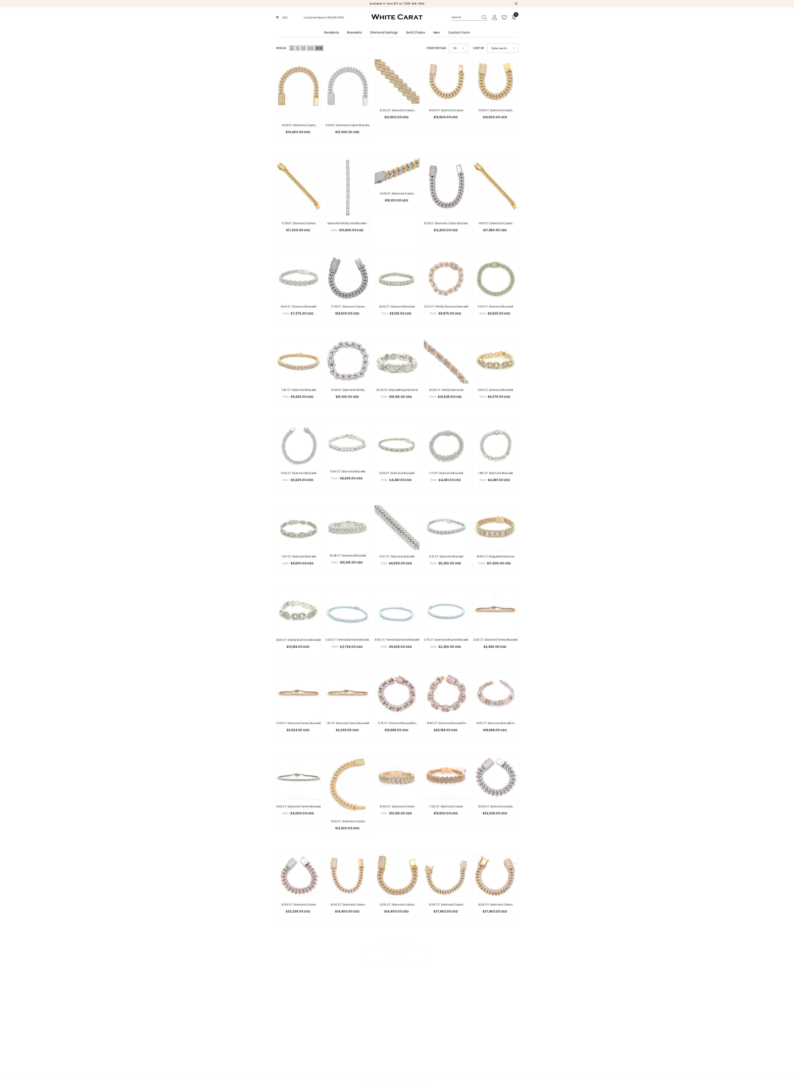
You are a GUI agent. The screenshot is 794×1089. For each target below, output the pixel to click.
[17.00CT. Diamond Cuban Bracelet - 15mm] (298, 187)
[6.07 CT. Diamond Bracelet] (397, 527)
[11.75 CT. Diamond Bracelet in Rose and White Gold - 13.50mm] (397, 694)
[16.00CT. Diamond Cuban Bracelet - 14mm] (495, 81)
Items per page (436, 48)
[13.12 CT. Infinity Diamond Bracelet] (446, 278)
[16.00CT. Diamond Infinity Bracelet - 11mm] (347, 361)
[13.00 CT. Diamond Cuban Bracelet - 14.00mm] (495, 876)
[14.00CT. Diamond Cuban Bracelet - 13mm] (397, 172)
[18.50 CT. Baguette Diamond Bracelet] (495, 527)
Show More (397, 956)
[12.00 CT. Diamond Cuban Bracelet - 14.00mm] (397, 81)
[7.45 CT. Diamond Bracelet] (298, 361)
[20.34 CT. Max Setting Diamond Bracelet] (397, 361)
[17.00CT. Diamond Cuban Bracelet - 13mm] (347, 278)
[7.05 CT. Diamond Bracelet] (298, 527)
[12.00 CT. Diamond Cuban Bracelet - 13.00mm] (397, 876)
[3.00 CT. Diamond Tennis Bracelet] (495, 611)
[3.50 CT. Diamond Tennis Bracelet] (298, 777)
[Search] (469, 17)
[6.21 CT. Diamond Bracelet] (446, 527)
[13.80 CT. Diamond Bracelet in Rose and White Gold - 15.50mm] (446, 694)
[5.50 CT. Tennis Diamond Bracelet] (397, 611)
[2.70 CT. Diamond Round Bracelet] (446, 611)
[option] (397, 3)
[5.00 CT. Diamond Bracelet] (495, 278)
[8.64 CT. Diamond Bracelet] (298, 278)
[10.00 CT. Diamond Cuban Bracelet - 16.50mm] (495, 777)
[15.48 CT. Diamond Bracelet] (347, 527)
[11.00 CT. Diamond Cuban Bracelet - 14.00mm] (347, 785)
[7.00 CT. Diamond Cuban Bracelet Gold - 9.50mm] (446, 777)
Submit (114, 1035)
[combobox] (465, 17)
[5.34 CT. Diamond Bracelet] (347, 443)
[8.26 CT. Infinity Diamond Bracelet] (298, 611)
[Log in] (494, 17)
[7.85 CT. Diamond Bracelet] (495, 444)
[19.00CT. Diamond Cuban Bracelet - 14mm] (495, 187)
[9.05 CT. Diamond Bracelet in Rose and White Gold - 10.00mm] (495, 694)
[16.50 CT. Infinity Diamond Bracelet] (446, 361)
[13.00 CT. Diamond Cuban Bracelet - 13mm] (347, 876)
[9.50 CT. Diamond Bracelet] (495, 361)
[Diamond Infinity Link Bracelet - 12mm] (347, 187)
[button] (292, 48)
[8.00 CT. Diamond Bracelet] (397, 278)
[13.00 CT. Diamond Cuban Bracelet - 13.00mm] (446, 876)
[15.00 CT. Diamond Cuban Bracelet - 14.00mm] (397, 777)
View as (281, 48)
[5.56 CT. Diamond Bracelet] (298, 444)
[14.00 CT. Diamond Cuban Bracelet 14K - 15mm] (446, 81)
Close (516, 4)
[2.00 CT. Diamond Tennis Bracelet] (298, 694)
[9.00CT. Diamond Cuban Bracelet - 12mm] (347, 89)
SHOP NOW (416, 3)
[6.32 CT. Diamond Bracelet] (397, 444)
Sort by (478, 48)
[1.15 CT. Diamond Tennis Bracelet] (347, 694)
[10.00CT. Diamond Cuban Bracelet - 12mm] (298, 89)
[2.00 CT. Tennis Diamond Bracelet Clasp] (347, 611)
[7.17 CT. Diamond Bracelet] (446, 444)
